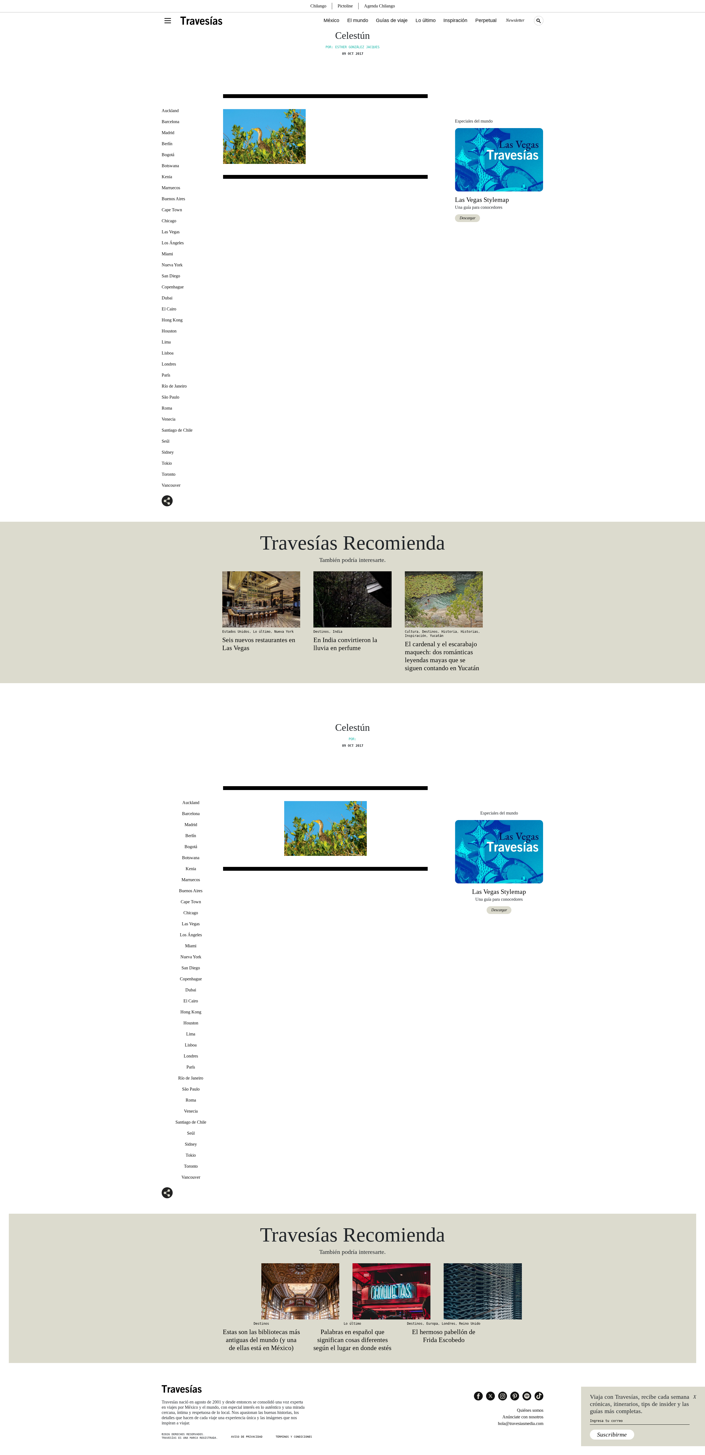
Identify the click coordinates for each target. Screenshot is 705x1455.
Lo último (426, 20)
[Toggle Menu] (168, 20)
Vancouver (171, 485)
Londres (169, 364)
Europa (432, 1324)
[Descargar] (499, 159)
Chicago (169, 220)
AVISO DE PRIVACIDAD (246, 1436)
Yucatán (436, 636)
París (166, 375)
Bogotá (168, 154)
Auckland (170, 110)
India (337, 632)
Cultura (411, 632)
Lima (166, 342)
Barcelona (170, 121)
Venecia (168, 419)
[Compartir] (167, 500)
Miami (167, 253)
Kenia (167, 176)
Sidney (168, 452)
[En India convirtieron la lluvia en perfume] (352, 599)
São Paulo (170, 397)
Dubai (167, 298)
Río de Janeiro (174, 386)
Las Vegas (171, 231)
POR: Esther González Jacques (352, 47)
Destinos (321, 632)
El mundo (357, 20)
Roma (167, 408)
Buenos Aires (173, 198)
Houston (169, 331)
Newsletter (515, 20)
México (331, 20)
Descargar (467, 218)
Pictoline (345, 6)
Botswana (170, 165)
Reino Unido (469, 1324)
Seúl (165, 441)
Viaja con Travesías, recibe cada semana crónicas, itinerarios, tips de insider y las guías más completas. (639, 1404)
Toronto (168, 474)
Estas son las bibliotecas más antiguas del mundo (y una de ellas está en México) (261, 1339)
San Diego (171, 276)
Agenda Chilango (379, 6)
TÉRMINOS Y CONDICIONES (294, 1436)
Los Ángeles (173, 242)
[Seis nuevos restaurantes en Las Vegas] (261, 599)
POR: (352, 739)
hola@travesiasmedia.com (520, 1423)
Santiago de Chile (177, 430)
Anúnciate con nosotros (522, 1417)
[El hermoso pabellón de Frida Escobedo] (444, 1291)
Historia (449, 632)
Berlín (167, 143)
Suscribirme (612, 1434)
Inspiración (455, 20)
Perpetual (486, 20)
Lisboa (167, 353)
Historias (469, 632)
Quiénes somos (530, 1410)
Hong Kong (172, 320)
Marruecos (171, 187)
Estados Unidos (235, 632)
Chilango (318, 6)
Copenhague (173, 287)
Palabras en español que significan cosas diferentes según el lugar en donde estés (352, 1339)
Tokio (167, 463)
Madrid (168, 132)
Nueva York (172, 265)
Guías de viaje (392, 20)
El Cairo (169, 309)
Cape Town (172, 209)
